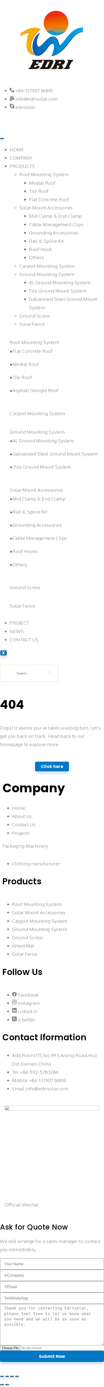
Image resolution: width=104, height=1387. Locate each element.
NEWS (17, 631)
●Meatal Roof (24, 364)
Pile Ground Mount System (57, 290)
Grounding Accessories (54, 232)
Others (36, 257)
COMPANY (21, 158)
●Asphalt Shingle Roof (34, 390)
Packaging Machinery (25, 846)
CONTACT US (24, 639)
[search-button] (49, 673)
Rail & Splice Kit (46, 241)
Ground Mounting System (46, 274)
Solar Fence (32, 324)
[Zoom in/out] (2, 1376)
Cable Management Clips (56, 224)
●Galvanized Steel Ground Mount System (54, 454)
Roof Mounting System (44, 174)
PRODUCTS (22, 166)
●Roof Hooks (24, 551)
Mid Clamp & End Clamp (55, 216)
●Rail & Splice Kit (28, 512)
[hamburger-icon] (2, 138)
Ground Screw (34, 316)
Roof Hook (40, 249)
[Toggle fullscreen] (7, 1376)
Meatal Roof (42, 183)
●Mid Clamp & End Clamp (37, 498)
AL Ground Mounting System (59, 282)
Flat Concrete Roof (49, 199)
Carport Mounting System (47, 266)
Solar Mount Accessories (46, 207)
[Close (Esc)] (17, 1376)
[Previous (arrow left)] (2, 1384)
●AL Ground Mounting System (42, 440)
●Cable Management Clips (38, 538)
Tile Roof (39, 191)
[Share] (12, 1376)
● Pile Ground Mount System (40, 467)
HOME (17, 149)
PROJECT (19, 623)
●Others (18, 564)
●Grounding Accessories (36, 525)
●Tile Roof (21, 377)
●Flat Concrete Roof (31, 351)
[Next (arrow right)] (7, 1384)
